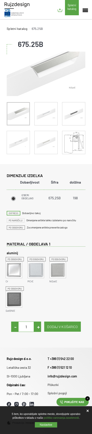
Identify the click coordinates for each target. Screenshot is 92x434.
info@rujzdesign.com (62, 376)
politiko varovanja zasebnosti (61, 417)
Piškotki (53, 385)
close (87, 398)
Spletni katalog (71, 7)
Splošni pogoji (57, 393)
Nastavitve (46, 424)
